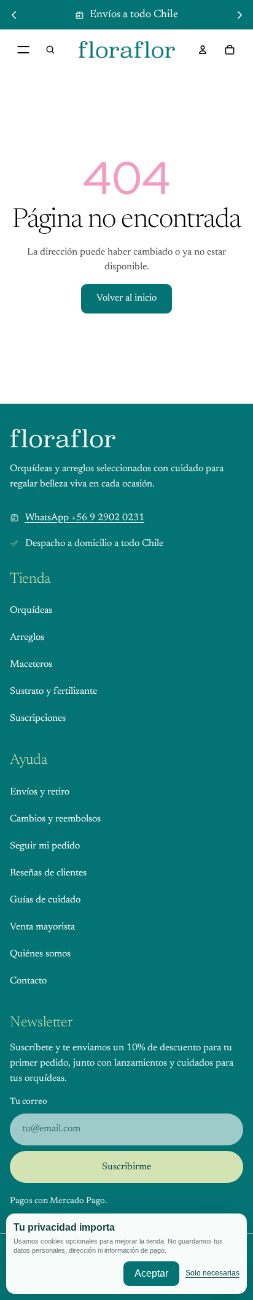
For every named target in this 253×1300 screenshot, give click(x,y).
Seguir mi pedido (45, 846)
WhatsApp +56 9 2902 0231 (84, 518)
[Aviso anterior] (13, 14)
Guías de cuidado (45, 900)
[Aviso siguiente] (239, 14)
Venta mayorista (42, 927)
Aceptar (151, 1273)
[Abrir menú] (23, 49)
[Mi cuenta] (202, 49)
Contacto (28, 981)
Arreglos (27, 637)
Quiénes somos (40, 954)
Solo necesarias (212, 1273)
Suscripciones (38, 718)
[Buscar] (50, 49)
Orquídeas (31, 610)
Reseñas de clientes (48, 873)
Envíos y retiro (39, 792)
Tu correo (28, 1102)
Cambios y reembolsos (55, 819)
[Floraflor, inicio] (127, 49)
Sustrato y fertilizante (53, 691)
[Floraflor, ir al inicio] (63, 438)
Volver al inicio (126, 298)
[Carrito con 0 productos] (229, 49)
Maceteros (31, 664)
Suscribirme (126, 1167)
